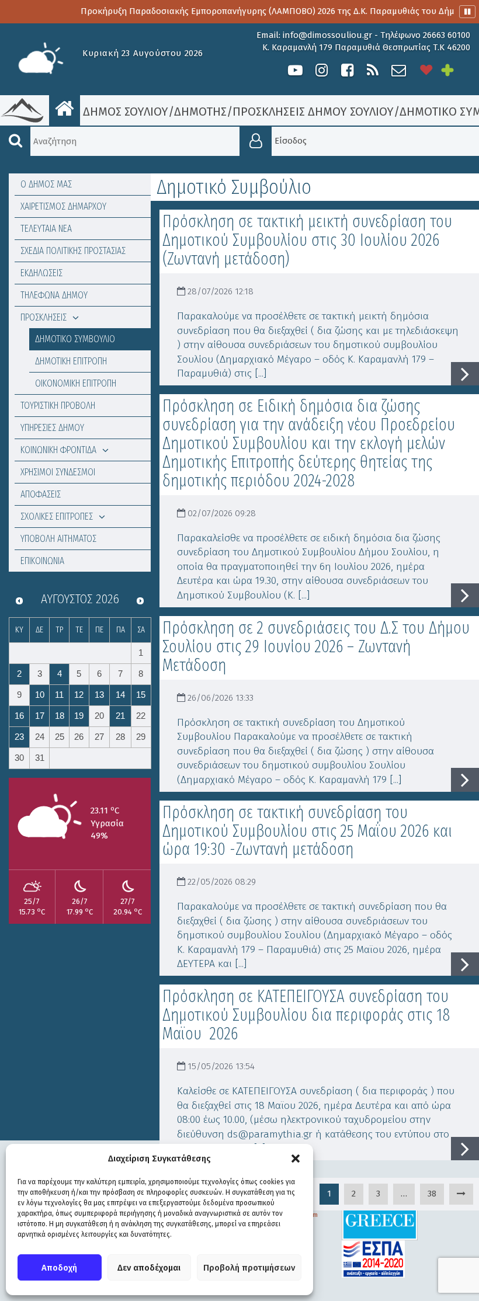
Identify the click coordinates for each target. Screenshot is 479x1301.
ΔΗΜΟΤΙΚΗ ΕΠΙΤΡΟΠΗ (71, 361)
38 (432, 1193)
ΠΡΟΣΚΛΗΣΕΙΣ (43, 317)
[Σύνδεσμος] (461, 1194)
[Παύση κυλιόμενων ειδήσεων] (467, 11)
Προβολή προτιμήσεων (249, 1267)
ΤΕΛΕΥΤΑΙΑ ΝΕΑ (46, 228)
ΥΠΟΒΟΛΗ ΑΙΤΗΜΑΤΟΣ (58, 539)
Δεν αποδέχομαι (149, 1267)
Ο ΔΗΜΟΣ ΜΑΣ (46, 184)
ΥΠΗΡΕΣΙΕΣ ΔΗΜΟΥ (52, 428)
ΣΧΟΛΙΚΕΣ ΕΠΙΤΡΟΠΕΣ (56, 516)
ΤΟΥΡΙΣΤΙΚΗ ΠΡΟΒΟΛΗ (57, 405)
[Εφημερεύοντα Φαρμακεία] (455, 70)
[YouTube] (295, 70)
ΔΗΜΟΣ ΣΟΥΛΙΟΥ (124, 112)
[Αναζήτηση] (15, 141)
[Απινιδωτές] (426, 70)
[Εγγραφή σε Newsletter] (398, 70)
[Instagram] (321, 70)
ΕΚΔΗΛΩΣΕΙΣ (41, 273)
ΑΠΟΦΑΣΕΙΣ (40, 494)
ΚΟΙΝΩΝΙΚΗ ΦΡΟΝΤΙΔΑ (58, 450)
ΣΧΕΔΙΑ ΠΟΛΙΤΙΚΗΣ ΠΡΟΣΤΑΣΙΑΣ (73, 251)
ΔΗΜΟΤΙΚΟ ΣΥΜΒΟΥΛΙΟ (75, 339)
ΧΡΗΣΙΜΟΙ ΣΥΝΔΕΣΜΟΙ (57, 472)
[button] (295, 1158)
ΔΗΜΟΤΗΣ (200, 112)
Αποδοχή (59, 1267)
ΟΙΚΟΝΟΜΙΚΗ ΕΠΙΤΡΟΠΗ (75, 383)
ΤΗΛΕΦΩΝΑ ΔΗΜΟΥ (54, 295)
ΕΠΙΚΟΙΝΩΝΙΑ (42, 561)
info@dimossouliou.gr (327, 35)
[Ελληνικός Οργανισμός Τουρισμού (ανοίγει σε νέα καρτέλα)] (380, 1220)
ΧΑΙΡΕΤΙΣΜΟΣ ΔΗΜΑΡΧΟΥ (63, 206)
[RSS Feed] (373, 70)
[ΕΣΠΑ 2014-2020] (373, 1259)
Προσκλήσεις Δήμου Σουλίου (313, 112)
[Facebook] (347, 70)
